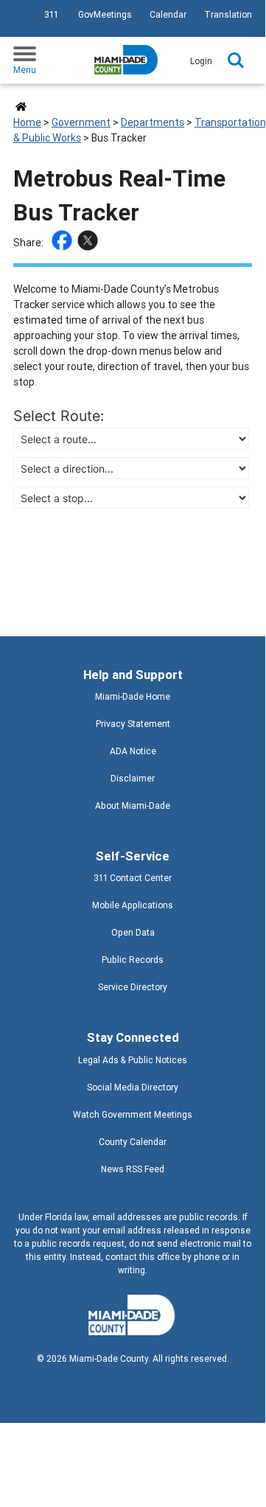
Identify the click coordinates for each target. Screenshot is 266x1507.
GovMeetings (105, 14)
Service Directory (132, 986)
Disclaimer (133, 778)
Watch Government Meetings (132, 1114)
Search (236, 60)
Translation (228, 14)
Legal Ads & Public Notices (132, 1059)
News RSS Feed (132, 1168)
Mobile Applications (132, 905)
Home (27, 122)
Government (81, 122)
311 (51, 14)
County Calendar (133, 1141)
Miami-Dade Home (132, 696)
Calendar (168, 14)
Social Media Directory (132, 1087)
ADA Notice (133, 750)
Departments (152, 122)
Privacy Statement (133, 723)
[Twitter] (89, 242)
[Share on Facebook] (64, 242)
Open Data (133, 932)
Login (201, 60)
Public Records (133, 959)
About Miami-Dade (132, 805)
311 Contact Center (133, 877)
